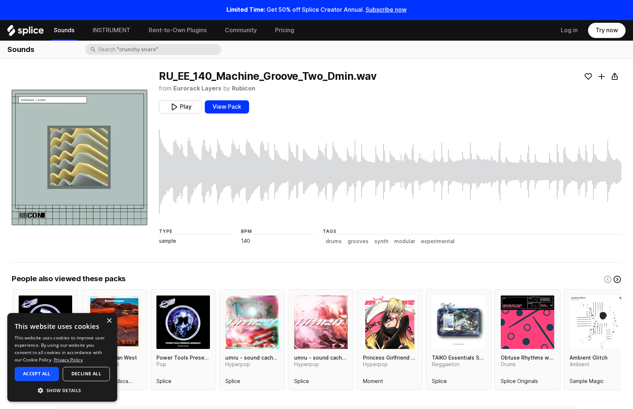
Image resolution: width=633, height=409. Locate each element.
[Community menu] (262, 30)
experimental (438, 241)
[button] (62, 390)
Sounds (64, 30)
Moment (373, 382)
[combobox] (159, 49)
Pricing (284, 30)
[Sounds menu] (79, 30)
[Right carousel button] (617, 279)
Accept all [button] (37, 374)
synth (381, 241)
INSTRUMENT (111, 30)
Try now (607, 30)
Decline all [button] (86, 374)
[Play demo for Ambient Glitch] (596, 322)
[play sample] (390, 171)
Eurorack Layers (197, 88)
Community (241, 30)
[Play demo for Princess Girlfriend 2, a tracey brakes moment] (389, 322)
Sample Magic (587, 382)
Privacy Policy (68, 360)
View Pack (226, 106)
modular (404, 241)
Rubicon (243, 88)
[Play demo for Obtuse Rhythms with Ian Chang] (527, 322)
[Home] (25, 32)
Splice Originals (519, 382)
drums (334, 241)
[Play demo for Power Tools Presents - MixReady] (183, 322)
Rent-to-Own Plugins (178, 30)
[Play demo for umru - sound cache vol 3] (252, 322)
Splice (163, 382)
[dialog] (62, 357)
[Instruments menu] (135, 30)
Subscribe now (386, 9)
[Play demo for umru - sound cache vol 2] (321, 322)
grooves (358, 241)
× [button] (109, 321)
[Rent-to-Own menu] (212, 30)
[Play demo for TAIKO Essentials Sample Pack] (458, 322)
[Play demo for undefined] (79, 157)
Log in (569, 30)
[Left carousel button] (607, 279)
